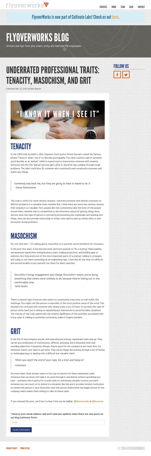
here (115, 17)
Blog (131, 6)
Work (113, 6)
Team (123, 6)
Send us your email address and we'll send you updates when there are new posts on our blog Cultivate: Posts (57, 415)
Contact (141, 6)
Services (103, 6)
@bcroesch (97, 401)
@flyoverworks (81, 401)
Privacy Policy (11, 448)
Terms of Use (25, 448)
